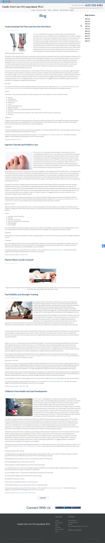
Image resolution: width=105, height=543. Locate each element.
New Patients (64, 10)
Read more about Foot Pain (13, 139)
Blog (72, 10)
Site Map (88, 539)
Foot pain (36, 34)
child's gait (37, 399)
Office (49, 10)
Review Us (77, 507)
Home (33, 10)
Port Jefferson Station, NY (55, 135)
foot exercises (13, 343)
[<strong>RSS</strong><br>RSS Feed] (81, 26)
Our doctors (20, 88)
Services (56, 10)
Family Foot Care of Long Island (50, 355)
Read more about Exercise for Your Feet (16, 386)
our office (39, 135)
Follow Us (68, 507)
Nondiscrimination (94, 539)
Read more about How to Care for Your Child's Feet (20, 493)
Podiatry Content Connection (35, 539)
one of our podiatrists (62, 86)
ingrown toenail (39, 152)
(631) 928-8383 (94, 5)
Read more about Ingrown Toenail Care (16, 254)
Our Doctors (41, 10)
